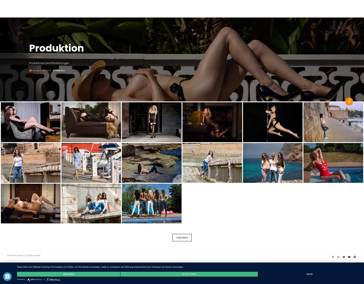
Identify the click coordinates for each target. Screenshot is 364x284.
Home (35, 70)
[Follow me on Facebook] (333, 256)
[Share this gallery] (349, 101)
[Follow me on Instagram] (338, 256)
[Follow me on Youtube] (349, 256)
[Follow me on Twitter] (344, 256)
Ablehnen (68, 274)
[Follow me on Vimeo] (354, 256)
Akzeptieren (189, 274)
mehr (310, 274)
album (45, 70)
